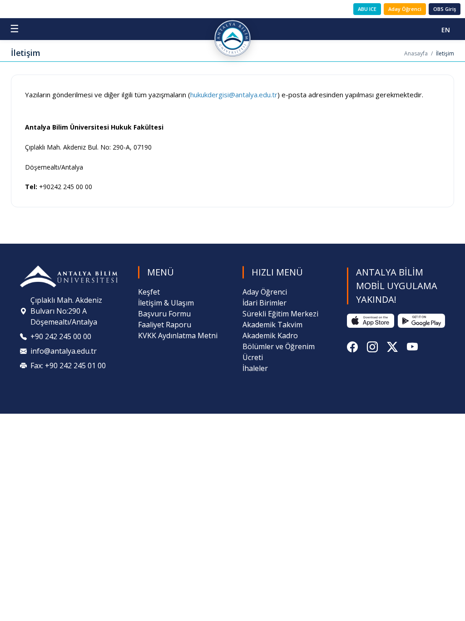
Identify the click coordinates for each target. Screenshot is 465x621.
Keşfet (149, 292)
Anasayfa (416, 53)
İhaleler (255, 368)
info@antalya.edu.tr (63, 351)
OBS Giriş (444, 8)
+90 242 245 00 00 (60, 336)
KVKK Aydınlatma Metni (178, 336)
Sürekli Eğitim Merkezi (280, 314)
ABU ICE (367, 8)
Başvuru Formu (164, 314)
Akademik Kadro (270, 336)
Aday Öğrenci (404, 8)
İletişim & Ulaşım (166, 303)
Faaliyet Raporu (164, 325)
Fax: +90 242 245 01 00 (68, 366)
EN (445, 29)
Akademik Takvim (272, 325)
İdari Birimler (264, 303)
